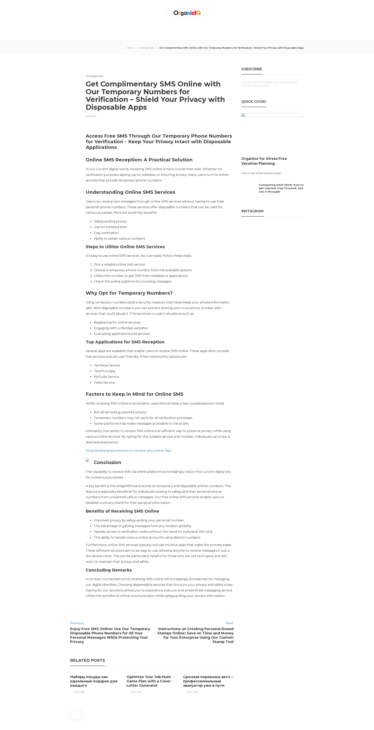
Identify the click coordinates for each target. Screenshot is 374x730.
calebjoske (91, 116)
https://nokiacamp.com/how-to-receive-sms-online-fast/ (128, 451)
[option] (95, 683)
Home (130, 47)
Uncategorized (146, 47)
